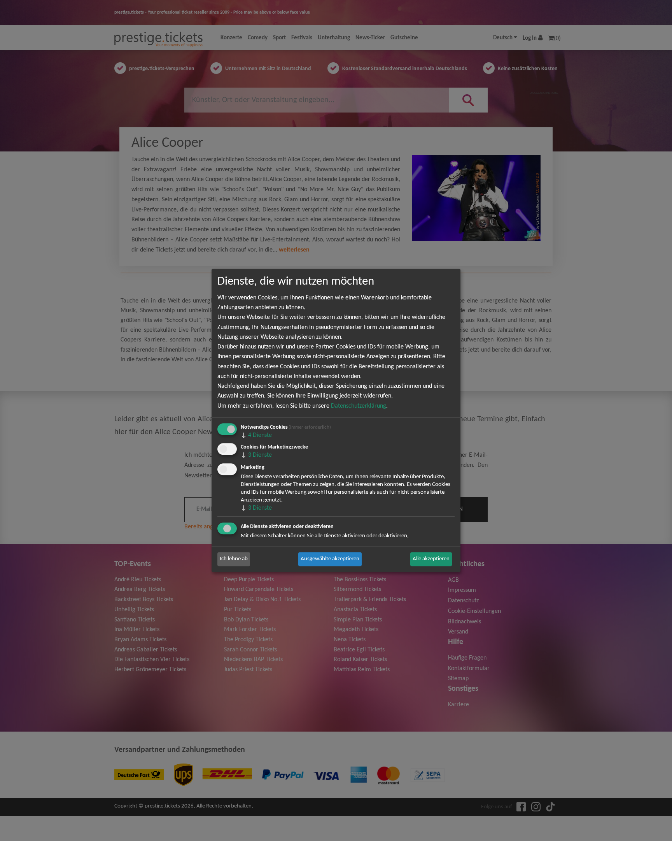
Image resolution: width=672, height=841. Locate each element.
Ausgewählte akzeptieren (330, 559)
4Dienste (256, 435)
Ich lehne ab (234, 559)
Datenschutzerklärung (358, 406)
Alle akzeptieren (431, 559)
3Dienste (256, 455)
